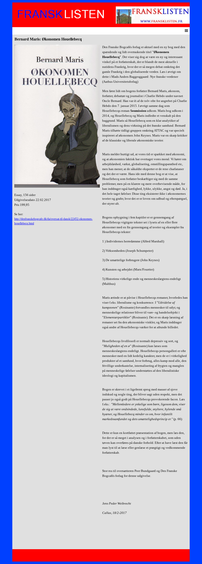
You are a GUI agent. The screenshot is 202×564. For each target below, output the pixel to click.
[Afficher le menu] (186, 30)
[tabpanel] (57, 135)
